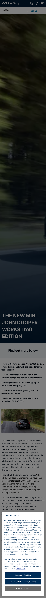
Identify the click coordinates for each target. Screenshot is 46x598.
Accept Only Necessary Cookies (23, 582)
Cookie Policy (21, 569)
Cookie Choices (22, 588)
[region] (23, 554)
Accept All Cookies (23, 575)
